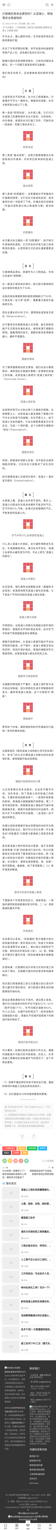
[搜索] (8, 4)
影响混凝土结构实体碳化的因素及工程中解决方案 (36, 1301)
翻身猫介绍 (34, 1456)
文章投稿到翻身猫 (37, 1474)
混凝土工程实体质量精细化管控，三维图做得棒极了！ (36, 1189)
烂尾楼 (10, 30)
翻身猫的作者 (35, 1461)
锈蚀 (16, 30)
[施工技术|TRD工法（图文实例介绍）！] (10, 1347)
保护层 (31, 27)
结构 (23, 23)
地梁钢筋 (38, 27)
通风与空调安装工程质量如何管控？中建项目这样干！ (36, 1231)
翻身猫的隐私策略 (37, 1470)
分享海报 (49, 1160)
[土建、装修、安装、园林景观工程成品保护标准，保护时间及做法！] (10, 1207)
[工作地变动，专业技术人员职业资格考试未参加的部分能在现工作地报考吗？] (10, 1277)
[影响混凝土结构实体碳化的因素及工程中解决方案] (10, 1305)
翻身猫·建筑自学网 (12, 1372)
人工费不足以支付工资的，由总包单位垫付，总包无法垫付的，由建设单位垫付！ (36, 1259)
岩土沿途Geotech (31, 1114)
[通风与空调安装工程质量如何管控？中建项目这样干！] (10, 1235)
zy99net (38, 1400)
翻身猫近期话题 (36, 1465)
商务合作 (33, 1479)
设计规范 (15, 284)
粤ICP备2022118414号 (28, 1513)
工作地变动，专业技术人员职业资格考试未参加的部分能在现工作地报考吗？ (36, 1273)
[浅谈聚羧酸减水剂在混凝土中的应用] (10, 1319)
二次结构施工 (21, 27)
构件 (35, 726)
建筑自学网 (16, 1423)
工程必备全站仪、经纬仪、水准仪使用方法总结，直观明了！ (36, 1245)
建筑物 (46, 27)
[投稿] (47, 4)
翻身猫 (36, 1126)
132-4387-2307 (42, 1386)
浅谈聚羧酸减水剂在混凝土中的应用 (36, 1315)
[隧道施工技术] (10, 1221)
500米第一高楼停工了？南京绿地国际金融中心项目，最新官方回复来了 (14, 1174)
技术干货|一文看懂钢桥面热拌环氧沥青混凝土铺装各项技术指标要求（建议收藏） (36, 1329)
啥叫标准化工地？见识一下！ (36, 1287)
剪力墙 (39, 205)
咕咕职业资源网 (28, 4)
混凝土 (50, 159)
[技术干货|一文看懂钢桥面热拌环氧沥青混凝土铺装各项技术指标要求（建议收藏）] (10, 1333)
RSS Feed (34, 1483)
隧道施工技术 (28, 1217)
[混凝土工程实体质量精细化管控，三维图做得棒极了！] (10, 1193)
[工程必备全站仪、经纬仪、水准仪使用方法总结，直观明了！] (10, 1249)
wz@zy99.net (45, 1382)
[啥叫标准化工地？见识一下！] (10, 1291)
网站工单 (43, 1375)
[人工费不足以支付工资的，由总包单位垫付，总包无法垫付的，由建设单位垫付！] (10, 1263)
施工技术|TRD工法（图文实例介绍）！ (36, 1343)
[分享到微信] (4, 1161)
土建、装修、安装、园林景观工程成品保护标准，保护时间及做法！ (36, 1203)
